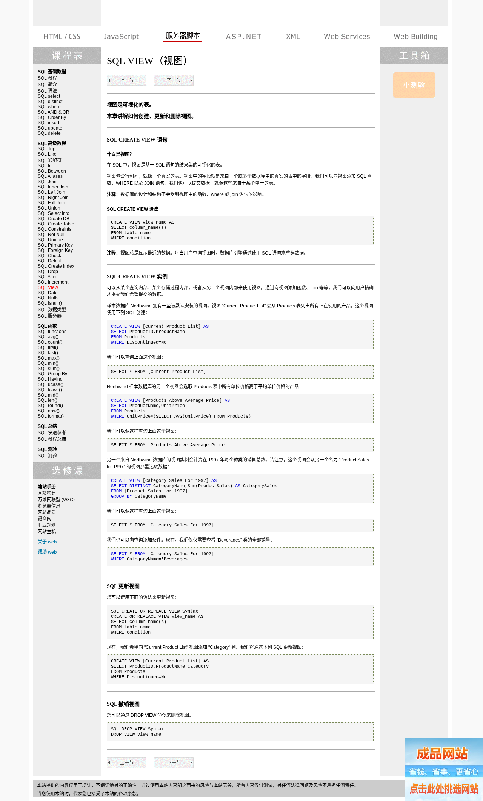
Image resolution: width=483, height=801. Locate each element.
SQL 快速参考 (52, 432)
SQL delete (49, 133)
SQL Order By (52, 117)
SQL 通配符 (50, 160)
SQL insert (48, 122)
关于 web (47, 542)
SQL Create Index (56, 266)
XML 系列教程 (293, 36)
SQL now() (49, 411)
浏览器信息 (49, 506)
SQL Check (49, 255)
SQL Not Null (51, 234)
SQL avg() (48, 337)
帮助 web (47, 552)
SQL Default (50, 261)
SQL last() (48, 352)
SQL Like (47, 154)
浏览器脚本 (121, 36)
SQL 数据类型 (52, 309)
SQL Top (46, 148)
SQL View (48, 287)
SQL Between (52, 171)
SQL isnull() (50, 303)
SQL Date (48, 292)
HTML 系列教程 (62, 36)
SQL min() (48, 363)
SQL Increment (53, 282)
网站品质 (47, 512)
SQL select (49, 96)
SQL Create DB (53, 218)
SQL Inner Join (53, 187)
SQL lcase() (50, 389)
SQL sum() (49, 368)
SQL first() (48, 347)
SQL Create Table (56, 224)
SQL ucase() (50, 384)
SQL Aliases (50, 176)
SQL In (45, 165)
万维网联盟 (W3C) (56, 499)
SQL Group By (52, 374)
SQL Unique (50, 239)
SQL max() (49, 358)
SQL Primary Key (55, 245)
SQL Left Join (51, 192)
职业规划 (47, 525)
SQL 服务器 (50, 316)
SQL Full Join (51, 202)
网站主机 (47, 531)
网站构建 (47, 493)
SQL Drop (48, 271)
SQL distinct (50, 101)
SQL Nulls (48, 298)
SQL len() (47, 400)
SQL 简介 (47, 84)
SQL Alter (47, 276)
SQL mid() (48, 395)
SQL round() (50, 405)
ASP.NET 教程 (244, 36)
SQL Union (49, 208)
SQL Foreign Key (55, 250)
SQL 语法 (47, 91)
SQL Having (50, 379)
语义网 (44, 519)
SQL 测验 (47, 455)
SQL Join (47, 181)
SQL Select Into (53, 213)
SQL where (49, 107)
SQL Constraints (54, 229)
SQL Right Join (53, 197)
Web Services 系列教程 (346, 36)
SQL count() (50, 342)
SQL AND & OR (53, 112)
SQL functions (52, 331)
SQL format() (51, 416)
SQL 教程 (47, 78)
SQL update (50, 128)
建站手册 (414, 36)
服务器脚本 (182, 36)
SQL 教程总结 (52, 439)
